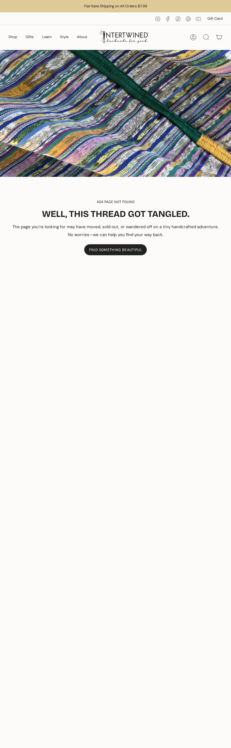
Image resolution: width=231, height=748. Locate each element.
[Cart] (219, 37)
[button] (12, 37)
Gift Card (215, 18)
